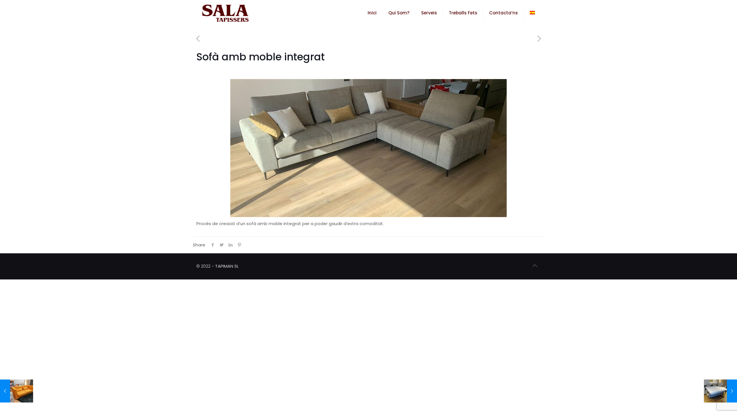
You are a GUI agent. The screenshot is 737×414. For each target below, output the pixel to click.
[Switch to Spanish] (532, 13)
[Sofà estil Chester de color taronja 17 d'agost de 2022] (16, 390)
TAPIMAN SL (227, 266)
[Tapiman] (225, 13)
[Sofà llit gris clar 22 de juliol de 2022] (720, 390)
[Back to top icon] (535, 266)
